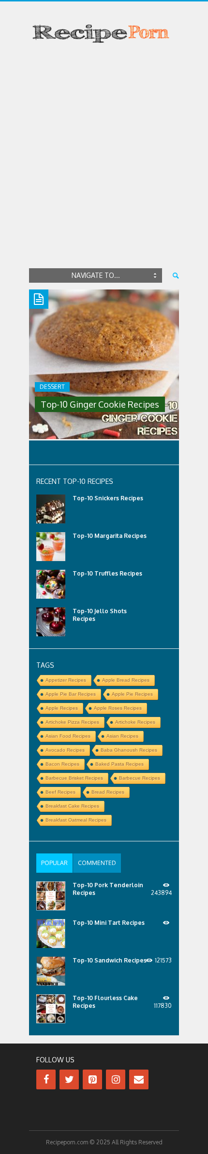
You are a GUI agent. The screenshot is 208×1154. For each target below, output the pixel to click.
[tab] (54, 863)
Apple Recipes (61, 708)
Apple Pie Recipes (132, 694)
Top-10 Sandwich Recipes (110, 960)
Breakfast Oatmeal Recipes (75, 820)
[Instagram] (115, 1079)
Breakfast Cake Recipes (72, 806)
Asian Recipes (122, 736)
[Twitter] (69, 1079)
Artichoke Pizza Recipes (72, 722)
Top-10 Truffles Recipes (107, 573)
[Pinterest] (92, 1079)
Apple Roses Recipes (118, 708)
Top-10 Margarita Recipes (110, 535)
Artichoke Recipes (135, 722)
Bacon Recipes (62, 764)
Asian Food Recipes (67, 736)
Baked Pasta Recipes (119, 764)
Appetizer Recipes (65, 680)
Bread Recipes (107, 792)
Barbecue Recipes (139, 778)
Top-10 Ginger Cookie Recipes (100, 404)
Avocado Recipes (65, 750)
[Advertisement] (104, 157)
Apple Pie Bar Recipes (70, 694)
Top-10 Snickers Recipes (108, 498)
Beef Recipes (60, 792)
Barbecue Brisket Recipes (74, 778)
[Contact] (139, 1079)
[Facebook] (46, 1079)
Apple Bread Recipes (125, 680)
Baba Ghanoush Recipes (129, 750)
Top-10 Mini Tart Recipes (109, 922)
